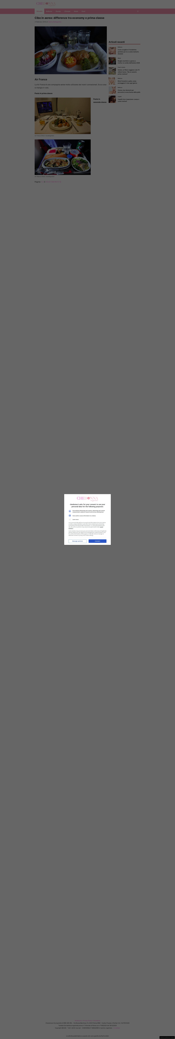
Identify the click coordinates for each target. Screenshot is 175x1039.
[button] (87, 519)
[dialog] (87, 519)
